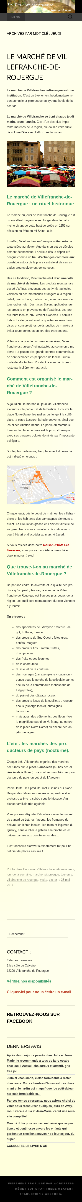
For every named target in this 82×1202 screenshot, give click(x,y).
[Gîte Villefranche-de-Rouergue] (41, 6)
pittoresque (51, 874)
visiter (53, 879)
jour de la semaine (19, 874)
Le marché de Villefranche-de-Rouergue (38, 66)
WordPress (64, 1183)
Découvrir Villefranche (37, 869)
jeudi (71, 869)
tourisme (66, 874)
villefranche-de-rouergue (22, 879)
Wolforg (53, 1194)
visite (43, 879)
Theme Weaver (58, 1188)
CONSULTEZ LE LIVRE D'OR (27, 1146)
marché (38, 874)
